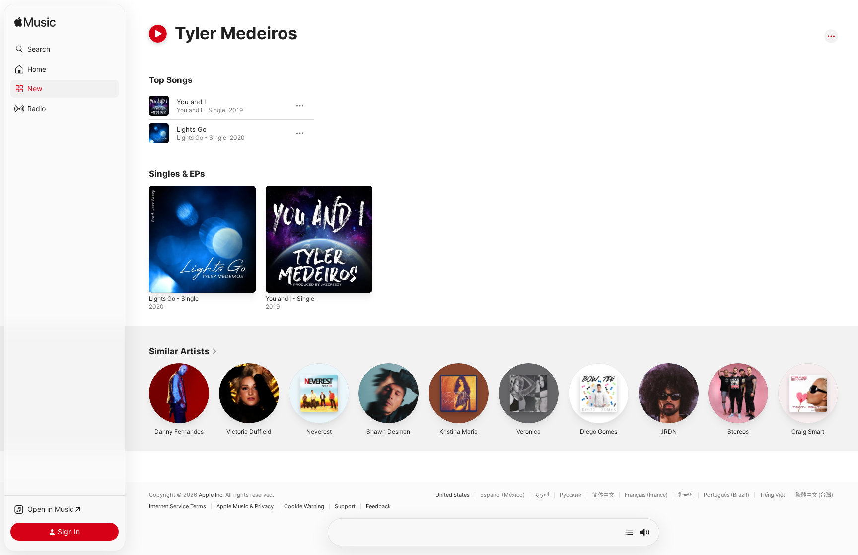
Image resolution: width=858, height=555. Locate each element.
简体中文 (603, 495)
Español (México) (502, 495)
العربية (542, 495)
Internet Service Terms (177, 506)
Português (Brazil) (726, 495)
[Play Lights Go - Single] (161, 280)
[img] (35, 22)
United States (452, 495)
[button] (64, 49)
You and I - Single (293, 190)
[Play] (158, 34)
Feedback (378, 506)
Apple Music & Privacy (245, 506)
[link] (183, 351)
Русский (571, 495)
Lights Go (192, 129)
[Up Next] (629, 532)
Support (345, 506)
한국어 (685, 495)
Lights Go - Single (177, 190)
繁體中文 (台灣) (814, 495)
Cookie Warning (304, 506)
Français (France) (646, 495)
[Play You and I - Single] (278, 280)
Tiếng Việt (772, 495)
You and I (191, 102)
